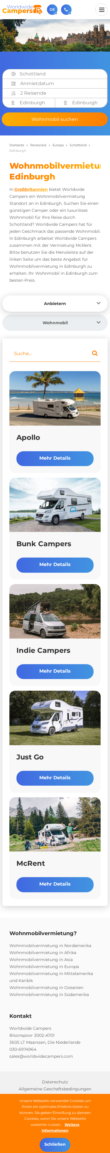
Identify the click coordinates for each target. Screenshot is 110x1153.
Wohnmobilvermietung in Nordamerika (50, 945)
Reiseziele (38, 145)
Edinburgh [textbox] (32, 102)
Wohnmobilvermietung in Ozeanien (46, 987)
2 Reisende (33, 93)
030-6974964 (22, 1049)
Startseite (16, 145)
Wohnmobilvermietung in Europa (44, 966)
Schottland (78, 145)
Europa (58, 145)
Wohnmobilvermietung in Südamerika (49, 994)
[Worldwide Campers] (22, 9)
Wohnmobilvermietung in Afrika (42, 952)
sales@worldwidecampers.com (41, 1056)
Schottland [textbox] (33, 74)
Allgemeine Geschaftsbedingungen (55, 1089)
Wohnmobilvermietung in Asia (41, 959)
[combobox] (61, 74)
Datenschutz (55, 1082)
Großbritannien (31, 189)
